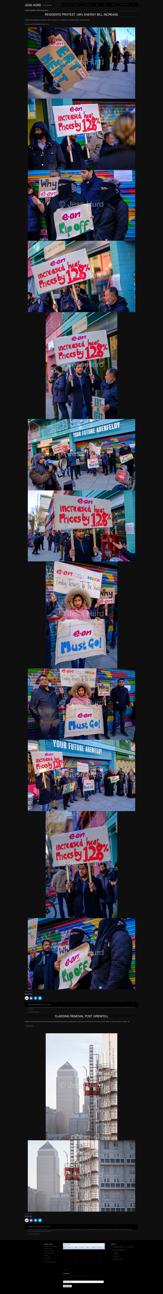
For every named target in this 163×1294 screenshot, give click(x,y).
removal (98, 1229)
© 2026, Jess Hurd (118, 1259)
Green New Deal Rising (50, 1262)
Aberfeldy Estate (48, 1007)
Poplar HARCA (99, 1007)
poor (89, 1007)
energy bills (60, 1007)
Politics (105, 4)
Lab (66, 1229)
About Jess (66, 4)
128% (41, 1007)
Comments (116, 1256)
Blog (97, 4)
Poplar (93, 1007)
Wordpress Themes (118, 1247)
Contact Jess (87, 4)
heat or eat (74, 1007)
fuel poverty (67, 1007)
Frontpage (31, 1007)
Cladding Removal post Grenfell (81, 1016)
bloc (36, 1229)
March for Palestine (49, 1251)
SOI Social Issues (126, 1007)
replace (103, 1229)
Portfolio (76, 4)
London (85, 1007)
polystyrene (79, 1229)
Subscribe (67, 1286)
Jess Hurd (33, 5)
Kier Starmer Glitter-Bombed (49, 1254)
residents (117, 1007)
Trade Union (124, 4)
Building (40, 1229)
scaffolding (115, 1229)
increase (80, 1007)
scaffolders (109, 1229)
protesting (111, 1007)
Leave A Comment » (34, 1011)
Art (133, 4)
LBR (69, 1229)
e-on (55, 1007)
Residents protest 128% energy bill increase (81, 14)
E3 (49, 1229)
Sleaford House (123, 1229)
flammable (54, 1229)
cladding (45, 1229)
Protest (114, 4)
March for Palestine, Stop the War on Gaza (50, 1247)
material (73, 1229)
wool (42, 1231)
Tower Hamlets (36, 1231)
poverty (106, 1007)
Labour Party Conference (47, 1258)
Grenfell (62, 1229)
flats (58, 1229)
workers (49, 1231)
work (45, 1231)
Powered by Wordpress (119, 1250)
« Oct (65, 1269)
